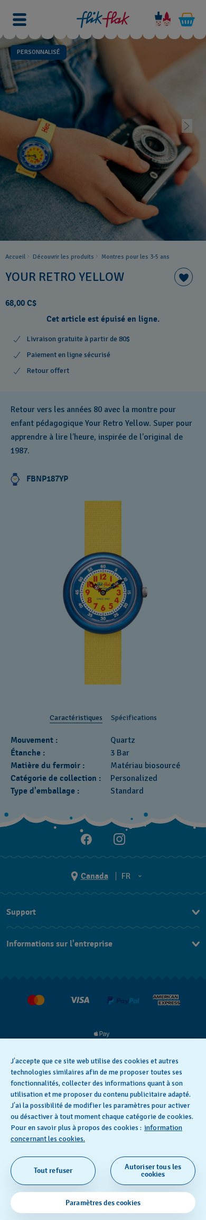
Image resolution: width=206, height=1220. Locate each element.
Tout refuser (53, 1170)
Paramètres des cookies (103, 1202)
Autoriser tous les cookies (153, 1170)
